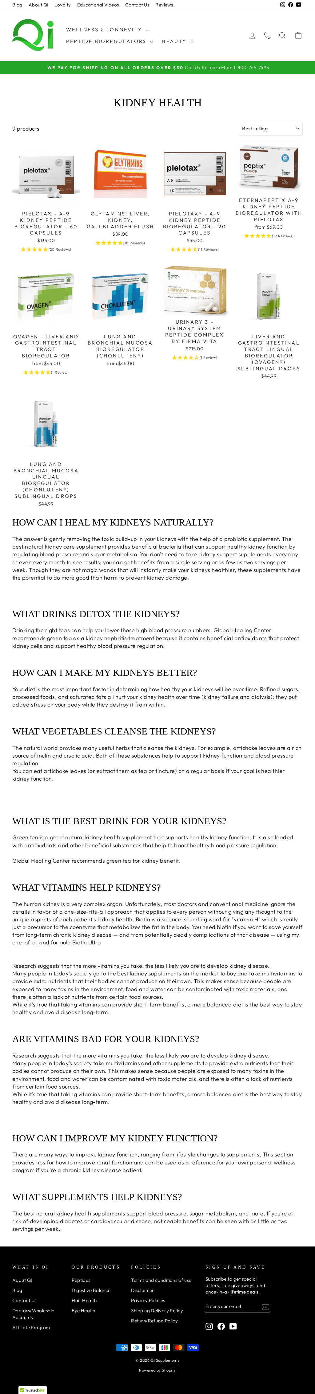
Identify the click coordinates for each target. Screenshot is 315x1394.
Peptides (81, 1280)
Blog (17, 5)
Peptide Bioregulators (107, 41)
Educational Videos (98, 5)
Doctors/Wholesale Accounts (33, 1314)
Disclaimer (142, 1290)
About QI (39, 5)
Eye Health (83, 1310)
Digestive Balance (91, 1290)
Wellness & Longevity (105, 29)
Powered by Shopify (157, 1370)
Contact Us (137, 5)
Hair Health (84, 1300)
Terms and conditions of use (161, 1280)
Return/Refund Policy (154, 1321)
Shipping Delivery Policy (157, 1310)
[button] (46, 250)
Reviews (164, 5)
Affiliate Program (31, 1327)
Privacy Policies (148, 1300)
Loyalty (62, 5)
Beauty (175, 41)
